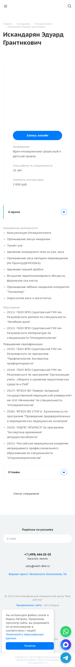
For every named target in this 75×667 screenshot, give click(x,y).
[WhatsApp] (65, 631)
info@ (30, 566)
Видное (14, 574)
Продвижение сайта (29, 605)
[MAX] (65, 644)
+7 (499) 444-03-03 (37, 554)
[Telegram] (65, 657)
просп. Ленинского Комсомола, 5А (43, 574)
